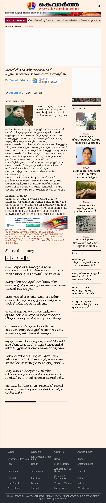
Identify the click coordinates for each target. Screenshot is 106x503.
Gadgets (81, 471)
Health (34, 464)
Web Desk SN (15, 93)
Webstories (83, 488)
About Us (36, 452)
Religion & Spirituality (60, 477)
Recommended (81, 253)
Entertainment (85, 464)
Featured (77, 108)
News (18, 26)
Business (82, 459)
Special (35, 488)
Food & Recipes (62, 464)
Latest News (60, 488)
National (29, 26)
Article (81, 483)
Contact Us (60, 452)
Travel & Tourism (63, 483)
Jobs (10, 464)
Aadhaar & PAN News (62, 470)
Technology (37, 471)
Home (8, 26)
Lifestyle (12, 478)
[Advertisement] (53, 47)
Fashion (35, 483)
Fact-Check (13, 483)
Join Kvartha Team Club (41, 458)
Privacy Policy (84, 452)
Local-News (37, 478)
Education (13, 471)
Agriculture (14, 488)
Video (80, 478)
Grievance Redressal (19, 459)
